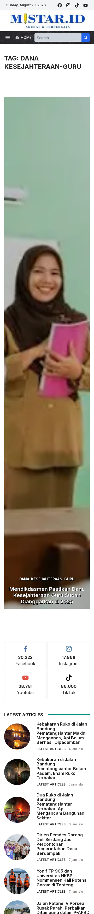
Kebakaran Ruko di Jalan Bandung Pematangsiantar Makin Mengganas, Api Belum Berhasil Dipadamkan (62, 733)
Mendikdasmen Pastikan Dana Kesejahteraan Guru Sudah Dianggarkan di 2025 (47, 595)
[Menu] (7, 37)
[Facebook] (59, 5)
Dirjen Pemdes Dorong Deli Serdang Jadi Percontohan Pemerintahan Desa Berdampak (60, 844)
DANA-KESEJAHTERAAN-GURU (47, 579)
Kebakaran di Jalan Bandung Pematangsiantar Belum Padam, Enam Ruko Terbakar (61, 768)
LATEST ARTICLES (51, 749)
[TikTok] (77, 5)
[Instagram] (68, 5)
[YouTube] (85, 5)
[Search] (85, 37)
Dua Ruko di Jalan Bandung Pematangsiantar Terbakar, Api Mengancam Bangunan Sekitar (60, 806)
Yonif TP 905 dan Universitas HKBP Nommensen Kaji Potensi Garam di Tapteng (62, 877)
